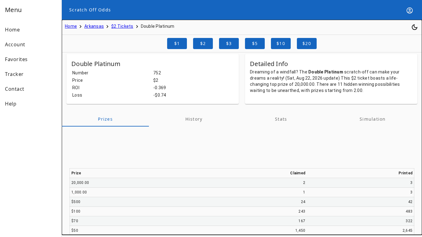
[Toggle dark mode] (414, 27)
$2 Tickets (122, 26)
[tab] (105, 119)
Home (71, 26)
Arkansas (94, 26)
